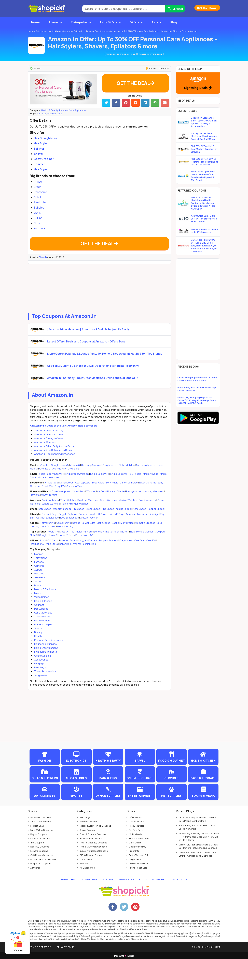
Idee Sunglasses (69, 517)
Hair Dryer (40, 169)
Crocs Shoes (93, 508)
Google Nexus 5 (60, 465)
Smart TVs (47, 486)
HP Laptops (51, 482)
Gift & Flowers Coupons (92, 855)
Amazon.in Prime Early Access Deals (54, 446)
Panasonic (40, 192)
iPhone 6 (75, 465)
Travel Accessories (45, 671)
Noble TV (53, 531)
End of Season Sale (139, 838)
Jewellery (39, 577)
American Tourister (136, 514)
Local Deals (86, 859)
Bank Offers (109, 22)
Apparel (38, 569)
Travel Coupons (88, 829)
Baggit (62, 514)
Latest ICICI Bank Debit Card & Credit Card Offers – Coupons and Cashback (198, 846)
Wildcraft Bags (98, 514)
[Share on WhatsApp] (155, 103)
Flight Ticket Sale (138, 867)
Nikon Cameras (147, 482)
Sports (38, 628)
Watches (39, 573)
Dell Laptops (66, 482)
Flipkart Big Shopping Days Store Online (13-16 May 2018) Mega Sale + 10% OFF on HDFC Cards (196, 400)
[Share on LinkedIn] (145, 103)
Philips (38, 181)
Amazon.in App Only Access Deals (53, 450)
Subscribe (126, 879)
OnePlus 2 (45, 468)
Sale (155, 22)
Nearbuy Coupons (39, 846)
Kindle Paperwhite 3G (77, 473)
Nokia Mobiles (127, 465)
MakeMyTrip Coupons (41, 829)
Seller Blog (65, 543)
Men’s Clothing (65, 526)
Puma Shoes (139, 508)
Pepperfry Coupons (40, 863)
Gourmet (39, 604)
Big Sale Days (136, 829)
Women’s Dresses (145, 522)
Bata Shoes (44, 508)
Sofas (42, 540)
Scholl (37, 197)
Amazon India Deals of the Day (48, 425)
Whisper (91, 491)
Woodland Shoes (62, 508)
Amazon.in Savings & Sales (48, 438)
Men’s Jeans (103, 522)
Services (84, 863)
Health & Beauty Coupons (93, 842)
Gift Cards (53, 540)
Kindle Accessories (48, 477)
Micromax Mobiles (146, 465)
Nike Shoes (108, 508)
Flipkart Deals (37, 825)
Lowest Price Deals (139, 863)
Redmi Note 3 (121, 531)
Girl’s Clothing (48, 526)
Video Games (41, 597)
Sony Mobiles (110, 465)
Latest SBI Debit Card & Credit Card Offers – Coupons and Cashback (197, 854)
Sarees (76, 522)
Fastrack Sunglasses (47, 517)
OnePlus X (57, 468)
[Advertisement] (99, 287)
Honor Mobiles (67, 535)
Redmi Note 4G (84, 535)
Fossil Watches (147, 500)
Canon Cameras (129, 482)
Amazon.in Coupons (45, 442)
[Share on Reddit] (135, 103)
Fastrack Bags (49, 514)
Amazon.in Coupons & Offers (120, 54)
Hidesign (154, 514)
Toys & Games (42, 616)
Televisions (40, 557)
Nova (37, 223)
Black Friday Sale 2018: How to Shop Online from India (196, 389)
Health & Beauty (49, 110)
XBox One (139, 540)
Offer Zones (135, 817)
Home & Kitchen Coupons (93, 846)
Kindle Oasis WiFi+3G (121, 473)
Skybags (72, 514)
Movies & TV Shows (45, 589)
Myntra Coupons (39, 850)
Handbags (40, 667)
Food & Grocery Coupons (93, 834)
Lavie (110, 514)
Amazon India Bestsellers (82, 425)
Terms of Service (39, 947)
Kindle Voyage (150, 473)
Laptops (39, 561)
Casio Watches (50, 500)
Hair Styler (41, 143)
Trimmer (39, 164)
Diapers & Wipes (43, 624)
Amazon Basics (68, 540)
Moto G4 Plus (66, 531)
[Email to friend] (165, 103)
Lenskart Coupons (40, 838)
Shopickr (43, 257)
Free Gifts (134, 850)
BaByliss (39, 207)
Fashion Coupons (89, 821)
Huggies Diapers (87, 540)
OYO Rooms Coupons (41, 855)
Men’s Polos (127, 522)
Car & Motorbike (43, 612)
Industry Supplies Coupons (94, 850)
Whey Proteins (49, 494)
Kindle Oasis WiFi (99, 473)
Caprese (83, 514)
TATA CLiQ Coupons (40, 821)
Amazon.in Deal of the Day (48, 430)
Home (35, 22)
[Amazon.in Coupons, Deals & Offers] (36, 45)
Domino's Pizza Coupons (43, 859)
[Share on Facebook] (116, 103)
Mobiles (38, 554)
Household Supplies (45, 644)
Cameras (39, 565)
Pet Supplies (41, 608)
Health (38, 636)
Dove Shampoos (61, 491)
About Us (67, 879)
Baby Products (42, 620)
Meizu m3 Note (84, 531)
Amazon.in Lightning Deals (48, 434)
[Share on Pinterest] (126, 103)
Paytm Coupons (38, 834)
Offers (135, 22)
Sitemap (157, 879)
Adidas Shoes (123, 508)
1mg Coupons (37, 842)
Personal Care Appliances (72, 110)
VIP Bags (119, 514)
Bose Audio (98, 482)
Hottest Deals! (207, 7)
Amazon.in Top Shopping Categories (54, 453)
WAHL (37, 213)
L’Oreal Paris (78, 491)
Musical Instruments (45, 651)
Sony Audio (112, 482)
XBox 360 (151, 540)
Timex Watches (108, 500)
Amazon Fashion (89, 517)
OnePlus (44, 465)
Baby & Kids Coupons (91, 838)
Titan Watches (68, 500)
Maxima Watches (128, 500)
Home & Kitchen (43, 601)
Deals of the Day (137, 846)
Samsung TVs (74, 486)
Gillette (121, 491)
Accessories (41, 659)
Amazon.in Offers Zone (150, 54)
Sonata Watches (51, 503)
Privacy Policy (66, 947)
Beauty (38, 632)
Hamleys (35, 494)
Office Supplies (42, 655)
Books (37, 585)
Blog (173, 22)
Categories (79, 22)
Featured (41, 113)
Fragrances (125, 540)
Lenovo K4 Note (103, 531)
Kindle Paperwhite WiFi (51, 473)
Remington (40, 202)
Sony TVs (60, 486)
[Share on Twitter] (106, 103)
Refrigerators (133, 491)
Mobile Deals (135, 834)
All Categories (87, 867)
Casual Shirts (63, 522)
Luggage (39, 663)
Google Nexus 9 (48, 535)
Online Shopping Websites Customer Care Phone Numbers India (197, 379)
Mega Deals (135, 859)
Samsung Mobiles (91, 465)
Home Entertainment (46, 647)
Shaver (39, 154)
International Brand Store (44, 543)
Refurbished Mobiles (142, 531)
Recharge (85, 817)
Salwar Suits (88, 522)
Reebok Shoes (156, 508)
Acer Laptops (82, 482)
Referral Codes (137, 821)
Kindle (138, 473)
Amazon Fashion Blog (84, 543)
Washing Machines (153, 491)
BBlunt (38, 218)
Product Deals (54, 113)
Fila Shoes (78, 508)
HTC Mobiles (71, 468)
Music (37, 593)
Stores (54, 22)
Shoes (37, 581)
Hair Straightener (45, 138)
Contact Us (178, 879)
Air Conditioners (106, 491)
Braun (37, 187)
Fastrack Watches (88, 500)
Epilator (39, 148)
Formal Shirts (47, 522)
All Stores (35, 867)
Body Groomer (44, 159)
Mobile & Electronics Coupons (95, 825)
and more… (40, 228)
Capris (115, 522)
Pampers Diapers (108, 540)
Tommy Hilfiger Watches (75, 503)
